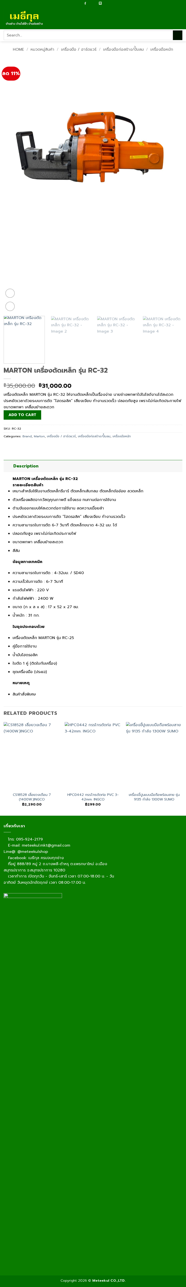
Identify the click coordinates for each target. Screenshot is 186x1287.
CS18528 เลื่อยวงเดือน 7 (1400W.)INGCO (32, 797)
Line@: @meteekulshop (26, 852)
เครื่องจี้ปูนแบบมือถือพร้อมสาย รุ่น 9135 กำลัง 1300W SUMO (154, 797)
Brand (27, 436)
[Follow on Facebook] (85, 3)
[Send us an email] (90, 4)
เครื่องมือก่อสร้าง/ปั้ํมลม (123, 49)
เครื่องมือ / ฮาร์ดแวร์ (78, 49)
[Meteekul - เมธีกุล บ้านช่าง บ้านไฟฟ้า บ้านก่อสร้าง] (28, 18)
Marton (39, 436)
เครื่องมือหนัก (161, 49)
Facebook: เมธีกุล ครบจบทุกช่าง (35, 858)
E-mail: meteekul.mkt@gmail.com (38, 845)
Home (18, 49)
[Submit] (177, 35)
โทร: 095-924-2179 (25, 839)
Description (26, 466)
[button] (179, 18)
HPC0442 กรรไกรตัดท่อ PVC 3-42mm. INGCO (93, 797)
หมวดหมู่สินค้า (42, 49)
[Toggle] (8, 466)
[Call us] (95, 4)
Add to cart (22, 415)
